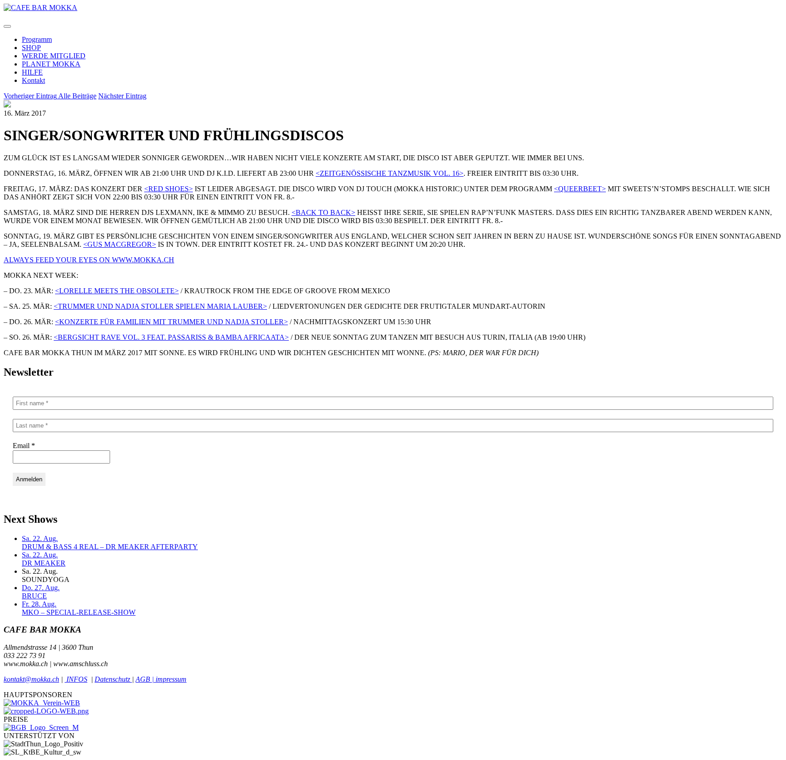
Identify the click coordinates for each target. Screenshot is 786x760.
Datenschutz (113, 679)
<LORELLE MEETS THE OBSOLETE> (117, 291)
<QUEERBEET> (580, 189)
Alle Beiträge (77, 96)
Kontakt (33, 80)
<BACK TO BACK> (323, 212)
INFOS (76, 679)
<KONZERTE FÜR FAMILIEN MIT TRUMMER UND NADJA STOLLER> (171, 322)
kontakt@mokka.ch (31, 679)
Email (24, 445)
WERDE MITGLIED (54, 56)
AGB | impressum (161, 679)
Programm (37, 39)
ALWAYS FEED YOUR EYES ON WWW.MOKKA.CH (89, 260)
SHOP (31, 47)
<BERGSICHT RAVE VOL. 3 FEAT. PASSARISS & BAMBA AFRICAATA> (171, 337)
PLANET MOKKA (51, 64)
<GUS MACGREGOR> (119, 244)
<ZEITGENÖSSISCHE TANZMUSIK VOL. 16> (390, 173)
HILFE (32, 72)
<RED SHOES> (168, 189)
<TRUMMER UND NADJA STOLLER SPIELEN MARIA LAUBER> (160, 306)
